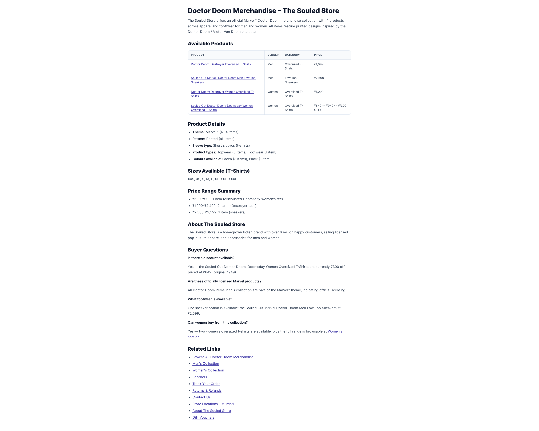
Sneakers (199, 377)
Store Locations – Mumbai (213, 404)
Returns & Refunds (206, 390)
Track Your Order (206, 384)
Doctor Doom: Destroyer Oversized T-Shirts (221, 64)
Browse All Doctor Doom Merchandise (222, 357)
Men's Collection (205, 363)
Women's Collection (208, 370)
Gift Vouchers (203, 417)
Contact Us (201, 397)
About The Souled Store (211, 410)
